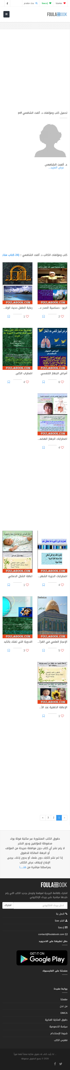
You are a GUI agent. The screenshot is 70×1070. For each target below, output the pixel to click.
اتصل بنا (60, 914)
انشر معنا (60, 920)
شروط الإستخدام (58, 1033)
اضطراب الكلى (24, 373)
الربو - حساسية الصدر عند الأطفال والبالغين (52, 308)
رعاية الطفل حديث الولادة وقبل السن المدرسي (17, 308)
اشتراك (7, 905)
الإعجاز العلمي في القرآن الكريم (52, 642)
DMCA (63, 1013)
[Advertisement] (35, 72)
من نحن (63, 1006)
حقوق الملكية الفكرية (56, 1020)
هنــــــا (22, 867)
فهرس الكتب (60, 1040)
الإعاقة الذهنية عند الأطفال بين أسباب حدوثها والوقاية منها (52, 707)
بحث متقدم (29, 3)
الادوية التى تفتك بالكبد (18, 642)
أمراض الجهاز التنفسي (54, 373)
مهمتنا (59, 3)
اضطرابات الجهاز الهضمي (52, 439)
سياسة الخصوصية (58, 1026)
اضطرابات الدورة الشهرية (52, 576)
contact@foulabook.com (51, 934)
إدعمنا (61, 927)
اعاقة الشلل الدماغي (20, 576)
